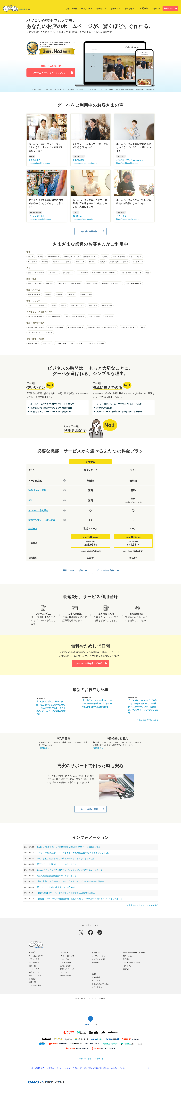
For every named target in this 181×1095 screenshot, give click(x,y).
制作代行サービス (67, 969)
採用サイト (99, 1059)
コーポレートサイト (85, 1059)
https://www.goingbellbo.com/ (40, 219)
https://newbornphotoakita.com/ (85, 163)
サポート (114, 8)
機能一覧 (32, 965)
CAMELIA (77, 216)
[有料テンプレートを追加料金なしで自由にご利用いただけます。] (64, 520)
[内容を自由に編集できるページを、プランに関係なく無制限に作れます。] (64, 480)
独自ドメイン (34, 972)
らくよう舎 (121, 216)
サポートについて (67, 956)
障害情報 (95, 962)
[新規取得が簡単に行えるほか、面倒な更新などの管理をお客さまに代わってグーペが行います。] (64, 490)
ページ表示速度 (35, 985)
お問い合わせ (65, 965)
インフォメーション (99, 956)
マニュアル (64, 959)
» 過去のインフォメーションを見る (142, 905)
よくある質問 (65, 962)
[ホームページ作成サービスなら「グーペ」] (15, 9)
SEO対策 (32, 982)
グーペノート (65, 972)
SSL (30, 500)
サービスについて (36, 956)
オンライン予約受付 (38, 510)
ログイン (156, 8)
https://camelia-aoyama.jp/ (83, 219)
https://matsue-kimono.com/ (39, 163)
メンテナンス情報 (99, 959)
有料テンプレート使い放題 (41, 520)
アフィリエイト (98, 980)
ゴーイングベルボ (36, 216)
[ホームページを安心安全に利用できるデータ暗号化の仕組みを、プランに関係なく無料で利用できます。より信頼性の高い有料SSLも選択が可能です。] (64, 500)
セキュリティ (128, 965)
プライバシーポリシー (131, 962)
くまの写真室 (78, 160)
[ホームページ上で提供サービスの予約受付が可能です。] (64, 510)
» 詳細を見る (44, 747)
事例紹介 (32, 978)
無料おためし (169, 8)
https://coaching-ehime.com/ (127, 163)
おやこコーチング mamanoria (129, 160)
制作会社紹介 (65, 975)
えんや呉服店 (34, 160)
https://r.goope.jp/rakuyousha (127, 219)
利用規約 (126, 959)
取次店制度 (96, 977)
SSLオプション (35, 975)
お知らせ (128, 8)
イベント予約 (34, 969)
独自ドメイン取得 (37, 490)
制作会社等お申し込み (100, 984)
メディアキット (98, 987)
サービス (100, 8)
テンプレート (86, 8)
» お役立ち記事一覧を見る (146, 719)
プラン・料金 (71, 8)
